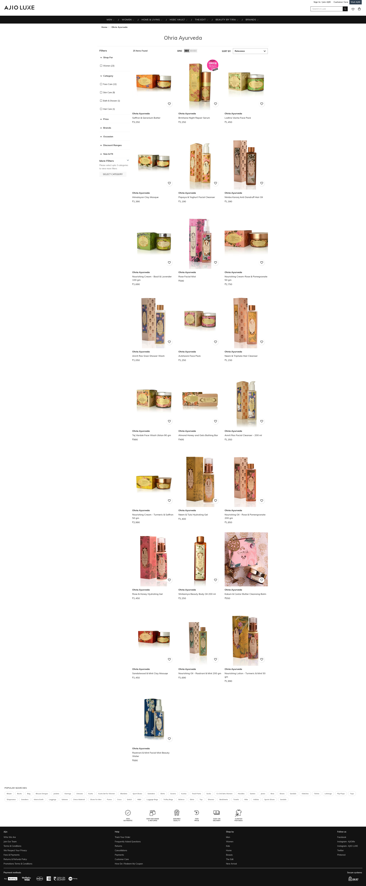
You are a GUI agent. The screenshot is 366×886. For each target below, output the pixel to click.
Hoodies (241, 794)
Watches (305, 794)
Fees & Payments (12, 855)
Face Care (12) (110, 84)
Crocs (119, 799)
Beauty (229, 855)
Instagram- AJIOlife (346, 841)
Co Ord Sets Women (224, 794)
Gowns (173, 794)
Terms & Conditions (12, 846)
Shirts (162, 794)
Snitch (129, 799)
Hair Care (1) (109, 109)
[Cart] (359, 8)
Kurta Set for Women (106, 794)
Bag (28, 794)
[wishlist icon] (353, 8)
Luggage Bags (152, 799)
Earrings (68, 794)
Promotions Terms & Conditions (18, 863)
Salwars (65, 799)
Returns (118, 846)
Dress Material (79, 799)
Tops (352, 794)
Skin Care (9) (109, 92)
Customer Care (122, 859)
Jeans (263, 794)
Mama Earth (38, 799)
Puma (109, 799)
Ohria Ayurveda (120, 27)
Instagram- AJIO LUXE (347, 846)
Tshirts (316, 794)
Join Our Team (10, 841)
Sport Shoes (137, 794)
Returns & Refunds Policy (15, 859)
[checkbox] (114, 64)
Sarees (252, 794)
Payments (119, 855)
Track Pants (196, 794)
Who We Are (10, 837)
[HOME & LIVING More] (161, 19)
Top (201, 799)
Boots (19, 794)
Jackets (56, 794)
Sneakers (24, 799)
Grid (179, 51)
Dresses (79, 794)
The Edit (229, 859)
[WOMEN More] (133, 19)
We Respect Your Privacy (15, 850)
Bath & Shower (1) (111, 100)
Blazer (9, 794)
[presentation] (203, 413)
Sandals (293, 794)
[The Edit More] (207, 19)
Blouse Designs (42, 794)
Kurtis (90, 794)
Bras (272, 794)
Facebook (341, 837)
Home (104, 27)
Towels (236, 799)
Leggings (52, 799)
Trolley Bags (168, 799)
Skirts (192, 799)
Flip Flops (341, 794)
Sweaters (151, 794)
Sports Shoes (269, 799)
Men (228, 837)
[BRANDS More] (257, 19)
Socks (208, 794)
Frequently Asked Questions (128, 841)
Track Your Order (122, 837)
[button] (114, 51)
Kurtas (183, 794)
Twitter (340, 850)
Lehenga (328, 794)
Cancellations (121, 850)
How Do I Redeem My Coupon (129, 863)
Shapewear (11, 799)
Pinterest (341, 855)
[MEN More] (113, 19)
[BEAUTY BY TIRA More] (237, 19)
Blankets (123, 794)
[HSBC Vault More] (186, 19)
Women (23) (108, 66)
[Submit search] (345, 8)
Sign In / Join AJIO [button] (322, 2)
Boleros (181, 799)
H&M (139, 799)
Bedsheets (223, 799)
